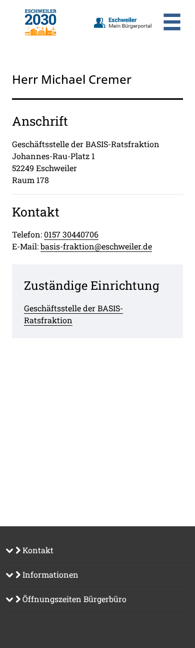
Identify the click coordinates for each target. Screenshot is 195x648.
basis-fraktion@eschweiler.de (96, 246)
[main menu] (172, 23)
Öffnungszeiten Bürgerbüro (73, 599)
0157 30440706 (71, 234)
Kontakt (37, 550)
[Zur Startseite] (41, 22)
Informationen (49, 574)
